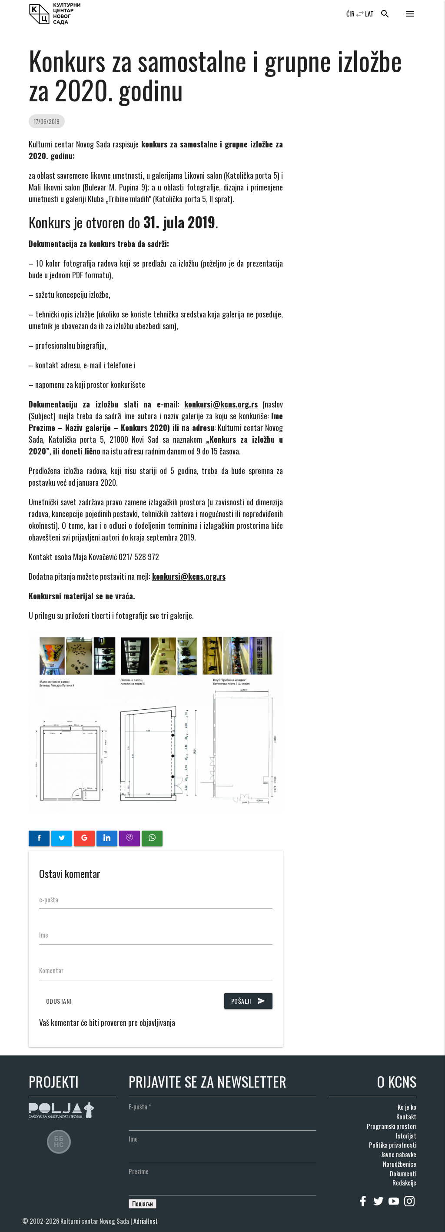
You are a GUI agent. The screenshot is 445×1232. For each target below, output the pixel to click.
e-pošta (48, 899)
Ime (43, 934)
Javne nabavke (398, 1154)
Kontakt (406, 1116)
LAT (369, 13)
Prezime (139, 1171)
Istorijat (406, 1135)
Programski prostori (391, 1126)
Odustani (58, 1000)
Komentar (51, 970)
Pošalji (248, 1000)
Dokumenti (403, 1173)
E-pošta (140, 1106)
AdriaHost (145, 1220)
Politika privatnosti (392, 1144)
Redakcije (404, 1182)
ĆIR (350, 13)
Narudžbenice (399, 1164)
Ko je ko (407, 1107)
